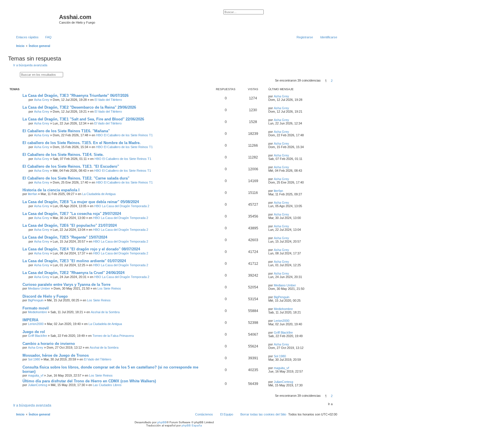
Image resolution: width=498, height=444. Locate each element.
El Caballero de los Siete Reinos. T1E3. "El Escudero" (70, 166)
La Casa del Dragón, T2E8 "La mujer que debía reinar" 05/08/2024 (80, 202)
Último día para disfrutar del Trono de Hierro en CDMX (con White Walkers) (89, 381)
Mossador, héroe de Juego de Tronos (55, 355)
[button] (337, 80)
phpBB (162, 422)
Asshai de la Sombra (105, 312)
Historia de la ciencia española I (51, 190)
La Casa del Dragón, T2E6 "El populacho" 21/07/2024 (69, 225)
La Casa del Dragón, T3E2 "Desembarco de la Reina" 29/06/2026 (79, 107)
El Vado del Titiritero (108, 99)
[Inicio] (34, 19)
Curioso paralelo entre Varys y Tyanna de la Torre (66, 284)
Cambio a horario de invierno (48, 343)
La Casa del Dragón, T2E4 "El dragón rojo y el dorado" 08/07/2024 (81, 249)
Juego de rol (33, 332)
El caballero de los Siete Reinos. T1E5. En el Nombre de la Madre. (81, 143)
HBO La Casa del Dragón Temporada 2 (121, 206)
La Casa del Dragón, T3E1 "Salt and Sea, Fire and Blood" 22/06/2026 (83, 119)
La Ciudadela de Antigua (99, 194)
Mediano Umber (39, 288)
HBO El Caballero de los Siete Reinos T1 (124, 135)
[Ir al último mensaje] (292, 96)
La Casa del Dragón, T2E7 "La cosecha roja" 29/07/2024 (71, 213)
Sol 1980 (34, 359)
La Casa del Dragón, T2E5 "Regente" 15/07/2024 (64, 237)
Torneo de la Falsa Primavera (113, 335)
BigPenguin (36, 300)
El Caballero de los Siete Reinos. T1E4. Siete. (63, 154)
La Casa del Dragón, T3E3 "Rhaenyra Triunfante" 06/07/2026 (75, 95)
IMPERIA (30, 320)
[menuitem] (46, 37)
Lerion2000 (36, 324)
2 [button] (332, 80)
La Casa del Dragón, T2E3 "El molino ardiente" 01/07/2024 (74, 261)
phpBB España (192, 425)
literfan (32, 194)
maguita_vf (35, 375)
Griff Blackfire (37, 335)
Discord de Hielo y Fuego (45, 296)
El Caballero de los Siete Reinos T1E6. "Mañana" (66, 131)
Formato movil (35, 308)
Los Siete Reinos (109, 288)
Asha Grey (41, 99)
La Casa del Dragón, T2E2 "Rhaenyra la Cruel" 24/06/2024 (73, 273)
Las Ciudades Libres (107, 385)
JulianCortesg (37, 385)
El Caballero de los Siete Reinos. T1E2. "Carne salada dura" (75, 178)
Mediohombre (37, 312)
